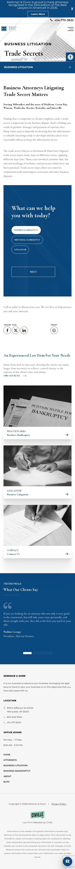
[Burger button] (71, 29)
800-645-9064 (14, 717)
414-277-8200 (14, 722)
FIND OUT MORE (11, 375)
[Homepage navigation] (9, 29)
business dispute (40, 123)
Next (33, 271)
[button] (70, 57)
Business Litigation (18, 67)
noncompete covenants (35, 172)
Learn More (38, 14)
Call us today (10, 307)
